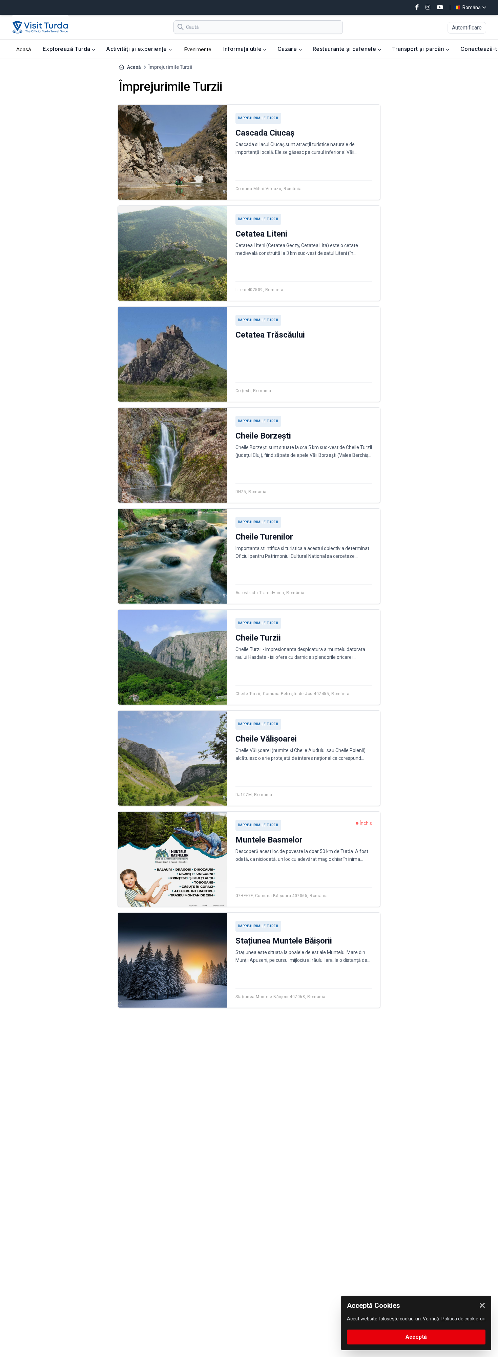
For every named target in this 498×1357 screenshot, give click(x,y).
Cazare (287, 48)
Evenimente (197, 49)
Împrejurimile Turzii (258, 118)
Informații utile (243, 48)
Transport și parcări (419, 48)
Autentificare (467, 27)
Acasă (23, 49)
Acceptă (416, 1337)
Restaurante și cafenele (345, 48)
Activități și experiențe (137, 48)
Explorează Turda (67, 48)
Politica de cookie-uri (463, 1318)
